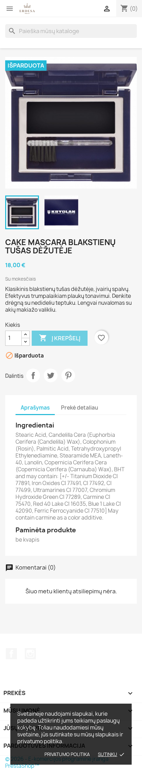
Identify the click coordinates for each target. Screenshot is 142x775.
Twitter (51, 375)
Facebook (11, 653)
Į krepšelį (59, 338)
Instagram (30, 653)
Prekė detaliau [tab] (79, 407)
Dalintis (33, 375)
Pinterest (68, 375)
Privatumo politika (67, 754)
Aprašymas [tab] (35, 407)
